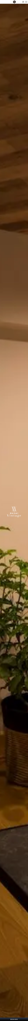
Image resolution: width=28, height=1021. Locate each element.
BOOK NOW (14, 1019)
